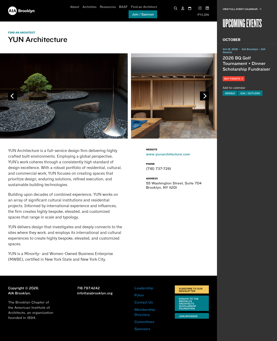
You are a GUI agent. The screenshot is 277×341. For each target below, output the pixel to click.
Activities (90, 7)
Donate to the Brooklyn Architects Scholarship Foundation (188, 303)
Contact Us (143, 302)
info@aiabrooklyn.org (95, 293)
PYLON (203, 15)
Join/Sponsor (188, 316)
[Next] (204, 95)
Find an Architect (144, 7)
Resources (108, 7)
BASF (123, 7)
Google (230, 93)
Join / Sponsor (143, 14)
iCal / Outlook (250, 93)
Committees (144, 321)
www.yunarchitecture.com (168, 154)
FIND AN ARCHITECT (21, 32)
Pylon (139, 295)
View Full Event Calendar (240, 9)
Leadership (143, 288)
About (74, 7)
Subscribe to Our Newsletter (190, 290)
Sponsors (142, 329)
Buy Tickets (232, 78)
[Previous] (12, 95)
